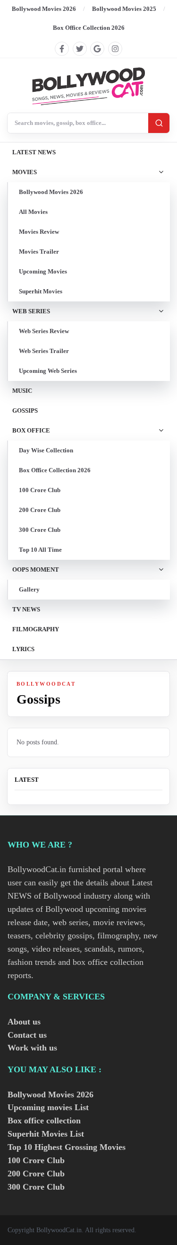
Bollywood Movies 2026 (44, 8)
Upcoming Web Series (48, 370)
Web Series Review (44, 331)
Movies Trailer (39, 251)
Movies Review (39, 231)
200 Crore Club (39, 509)
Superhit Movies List (46, 1134)
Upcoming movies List (48, 1107)
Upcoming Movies (43, 271)
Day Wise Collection (46, 450)
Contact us (27, 1035)
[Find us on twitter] (80, 49)
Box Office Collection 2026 (89, 27)
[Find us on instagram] (115, 49)
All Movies (33, 211)
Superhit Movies (40, 291)
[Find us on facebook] (62, 49)
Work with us (32, 1047)
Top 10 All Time (40, 549)
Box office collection (44, 1120)
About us (24, 1021)
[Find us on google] (97, 49)
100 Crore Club (39, 490)
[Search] (158, 122)
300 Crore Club (39, 529)
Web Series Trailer (44, 350)
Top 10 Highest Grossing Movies (67, 1147)
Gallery (29, 589)
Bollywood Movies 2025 (124, 8)
